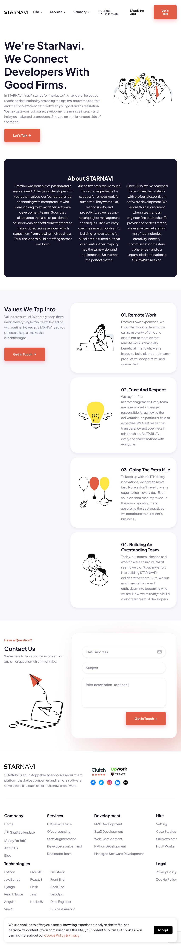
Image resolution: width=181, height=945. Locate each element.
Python (9, 872)
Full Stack (57, 872)
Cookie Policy (166, 879)
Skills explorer (166, 839)
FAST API (36, 872)
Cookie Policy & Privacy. (62, 935)
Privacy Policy (166, 872)
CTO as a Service (59, 824)
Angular (10, 902)
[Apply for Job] (137, 12)
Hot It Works (165, 846)
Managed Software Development (119, 854)
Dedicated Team (59, 854)
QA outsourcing (59, 831)
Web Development (108, 839)
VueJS (8, 909)
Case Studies (166, 831)
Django (9, 887)
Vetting (161, 824)
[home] (16, 12)
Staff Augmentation (62, 839)
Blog (7, 855)
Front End (57, 879)
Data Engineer (60, 902)
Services (55, 815)
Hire (160, 815)
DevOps (56, 894)
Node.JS (36, 902)
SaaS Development (108, 831)
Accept (163, 930)
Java (33, 894)
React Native (13, 894)
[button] (38, 11)
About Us (11, 848)
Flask (34, 887)
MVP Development (108, 824)
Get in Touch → (146, 718)
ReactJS (36, 879)
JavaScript (12, 879)
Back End (57, 887)
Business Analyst (62, 909)
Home (8, 824)
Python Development (110, 846)
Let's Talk (165, 12)
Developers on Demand (64, 846)
